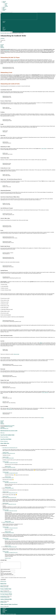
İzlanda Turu (3, 583)
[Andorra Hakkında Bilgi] (4, 597)
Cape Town (7, 50)
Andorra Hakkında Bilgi (6, 599)
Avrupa (6, 3)
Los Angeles (15, 59)
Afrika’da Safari (16, 354)
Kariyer (4, 612)
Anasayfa (4, 1)
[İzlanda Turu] (3, 581)
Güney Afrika (43, 148)
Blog (3, 8)
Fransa (1, 590)
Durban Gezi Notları (8, 426)
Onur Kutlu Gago (6, 447)
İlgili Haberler (3, 430)
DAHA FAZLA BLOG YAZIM (11, 430)
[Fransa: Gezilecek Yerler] (4, 586)
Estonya (1, 606)
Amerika (6, 6)
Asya (6, 4)
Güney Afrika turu (45, 392)
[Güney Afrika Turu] (4, 441)
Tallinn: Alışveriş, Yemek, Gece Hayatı (8, 604)
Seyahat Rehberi (3, 596)
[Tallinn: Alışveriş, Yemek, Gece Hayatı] (3, 602)
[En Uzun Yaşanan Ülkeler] (6, 591)
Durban (42, 417)
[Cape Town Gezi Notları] (4, 436)
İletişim (4, 10)
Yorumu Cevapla (5, 452)
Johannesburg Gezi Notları (9, 425)
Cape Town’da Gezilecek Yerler (7, 434)
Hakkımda (4, 9)
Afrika (6, 5)
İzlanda (1, 585)
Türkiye (4, 7)
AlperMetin (2, 38)
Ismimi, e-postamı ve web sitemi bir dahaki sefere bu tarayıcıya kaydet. (14, 577)
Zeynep (4, 522)
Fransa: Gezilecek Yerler (5, 588)
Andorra (1, 601)
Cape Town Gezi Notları (5, 439)
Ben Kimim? (5, 610)
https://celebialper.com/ (4, 428)
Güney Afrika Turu (4, 443)
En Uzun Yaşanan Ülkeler (6, 594)
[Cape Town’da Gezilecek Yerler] (2, 432)
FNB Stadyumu (9, 409)
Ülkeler (4, 2)
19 (0, 42)
